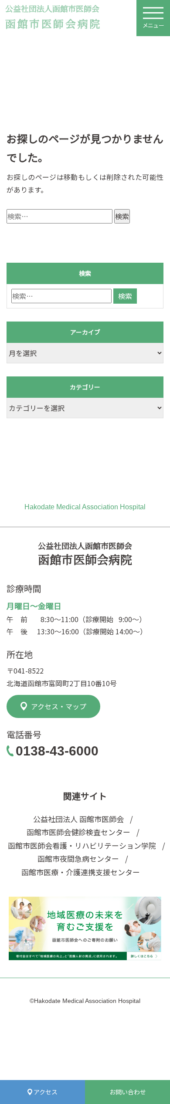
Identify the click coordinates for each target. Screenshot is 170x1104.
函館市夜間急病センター (78, 858)
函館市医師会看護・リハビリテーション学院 (79, 845)
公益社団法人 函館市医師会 (78, 818)
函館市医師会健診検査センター (78, 831)
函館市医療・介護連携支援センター (80, 872)
